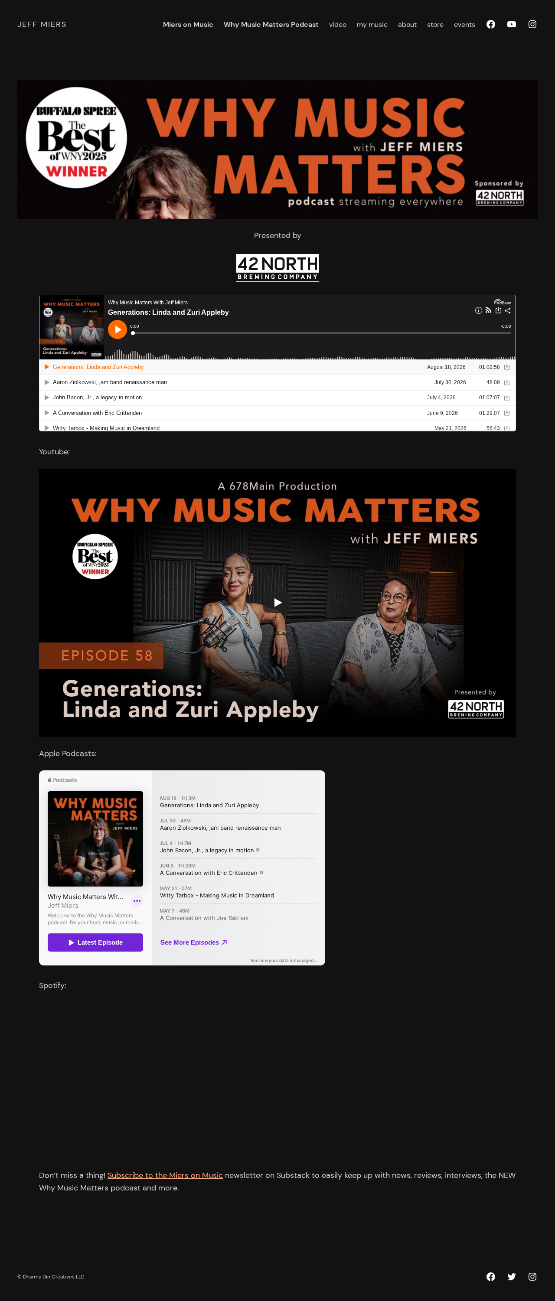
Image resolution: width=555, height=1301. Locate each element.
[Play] (277, 602)
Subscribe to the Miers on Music (165, 1175)
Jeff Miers (42, 24)
